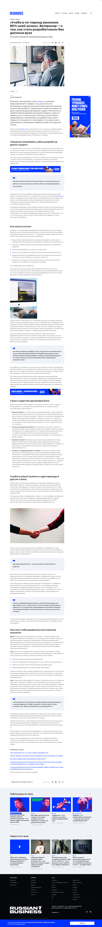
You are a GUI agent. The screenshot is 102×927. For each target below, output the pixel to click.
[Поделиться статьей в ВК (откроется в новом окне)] (55, 42)
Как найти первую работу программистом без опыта (28, 759)
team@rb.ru (55, 912)
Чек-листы (34, 892)
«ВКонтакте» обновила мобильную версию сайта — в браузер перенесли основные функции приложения (19, 861)
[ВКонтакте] (90, 911)
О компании (13, 882)
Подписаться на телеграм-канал (21, 782)
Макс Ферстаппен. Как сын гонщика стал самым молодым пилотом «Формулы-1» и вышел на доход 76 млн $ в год (40, 819)
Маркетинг (76, 880)
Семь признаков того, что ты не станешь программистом (29, 752)
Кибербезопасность (58, 892)
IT (16, 91)
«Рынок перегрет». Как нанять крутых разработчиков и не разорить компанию (36, 755)
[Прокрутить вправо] (90, 794)
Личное (75, 887)
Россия (75, 892)
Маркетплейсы (77, 882)
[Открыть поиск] (91, 13)
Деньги (75, 885)
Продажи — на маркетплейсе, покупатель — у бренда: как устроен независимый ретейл (82, 818)
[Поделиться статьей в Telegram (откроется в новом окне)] (52, 42)
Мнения (71, 13)
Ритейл (75, 889)
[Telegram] (86, 911)
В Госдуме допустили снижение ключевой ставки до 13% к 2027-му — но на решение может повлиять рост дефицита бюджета (61, 861)
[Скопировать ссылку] (62, 42)
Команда (12, 880)
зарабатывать (59, 196)
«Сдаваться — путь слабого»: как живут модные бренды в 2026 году (60, 818)
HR (52, 897)
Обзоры (77, 13)
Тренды (75, 899)
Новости (57, 13)
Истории (64, 13)
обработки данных (49, 922)
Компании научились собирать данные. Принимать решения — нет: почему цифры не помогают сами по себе (19, 818)
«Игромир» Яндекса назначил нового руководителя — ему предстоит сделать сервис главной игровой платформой (40, 862)
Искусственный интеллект (60, 882)
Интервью (84, 13)
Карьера (17, 19)
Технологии (76, 897)
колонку (40, 101)
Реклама (54, 880)
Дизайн (54, 894)
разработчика (23, 129)
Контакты (13, 885)
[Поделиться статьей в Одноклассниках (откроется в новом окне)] (59, 42)
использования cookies (35, 922)
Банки (53, 885)
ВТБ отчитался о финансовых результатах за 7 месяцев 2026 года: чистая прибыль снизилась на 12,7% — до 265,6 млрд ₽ (82, 861)
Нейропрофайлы (36, 887)
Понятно (82, 923)
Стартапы (76, 894)
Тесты (33, 894)
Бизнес (54, 887)
